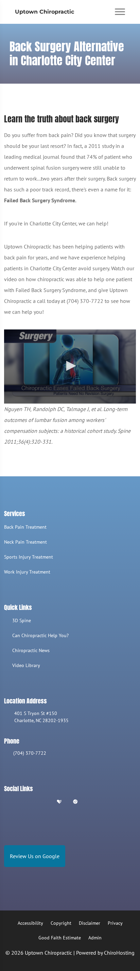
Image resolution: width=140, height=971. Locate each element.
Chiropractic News (31, 650)
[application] (70, 366)
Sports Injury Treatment (28, 557)
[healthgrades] (59, 802)
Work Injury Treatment (27, 572)
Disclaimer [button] (89, 923)
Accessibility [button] (30, 923)
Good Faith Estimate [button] (59, 938)
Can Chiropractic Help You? (40, 635)
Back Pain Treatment (25, 527)
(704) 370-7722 (29, 753)
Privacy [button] (115, 923)
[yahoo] (92, 802)
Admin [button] (95, 938)
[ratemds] (75, 802)
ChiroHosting (119, 952)
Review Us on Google (34, 856)
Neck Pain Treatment (25, 542)
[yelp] (42, 802)
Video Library (26, 665)
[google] (7, 802)
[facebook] (25, 802)
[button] (70, 365)
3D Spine (21, 620)
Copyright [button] (61, 923)
